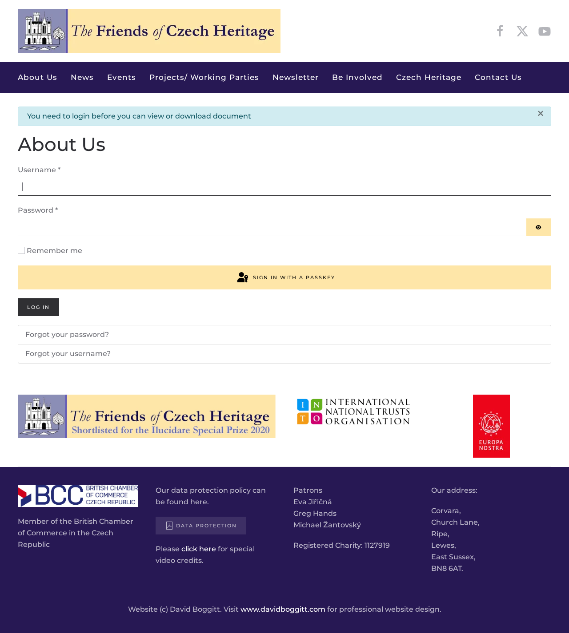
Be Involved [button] (357, 77)
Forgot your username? (68, 353)
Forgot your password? (67, 334)
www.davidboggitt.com (282, 609)
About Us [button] (37, 77)
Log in (38, 307)
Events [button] (121, 77)
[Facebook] (500, 31)
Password (38, 210)
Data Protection (206, 525)
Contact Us (498, 77)
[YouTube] (544, 31)
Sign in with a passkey (293, 277)
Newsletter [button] (295, 77)
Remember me (54, 250)
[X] (522, 31)
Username (39, 170)
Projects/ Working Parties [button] (204, 77)
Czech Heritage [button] (428, 77)
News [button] (82, 77)
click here (198, 549)
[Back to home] (149, 31)
